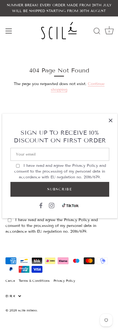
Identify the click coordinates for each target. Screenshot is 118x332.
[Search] (97, 32)
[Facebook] (41, 205)
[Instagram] (51, 205)
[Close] (111, 120)
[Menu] (9, 31)
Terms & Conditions (34, 280)
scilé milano (27, 310)
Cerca (10, 280)
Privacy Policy (85, 165)
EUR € (10, 296)
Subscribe (59, 189)
